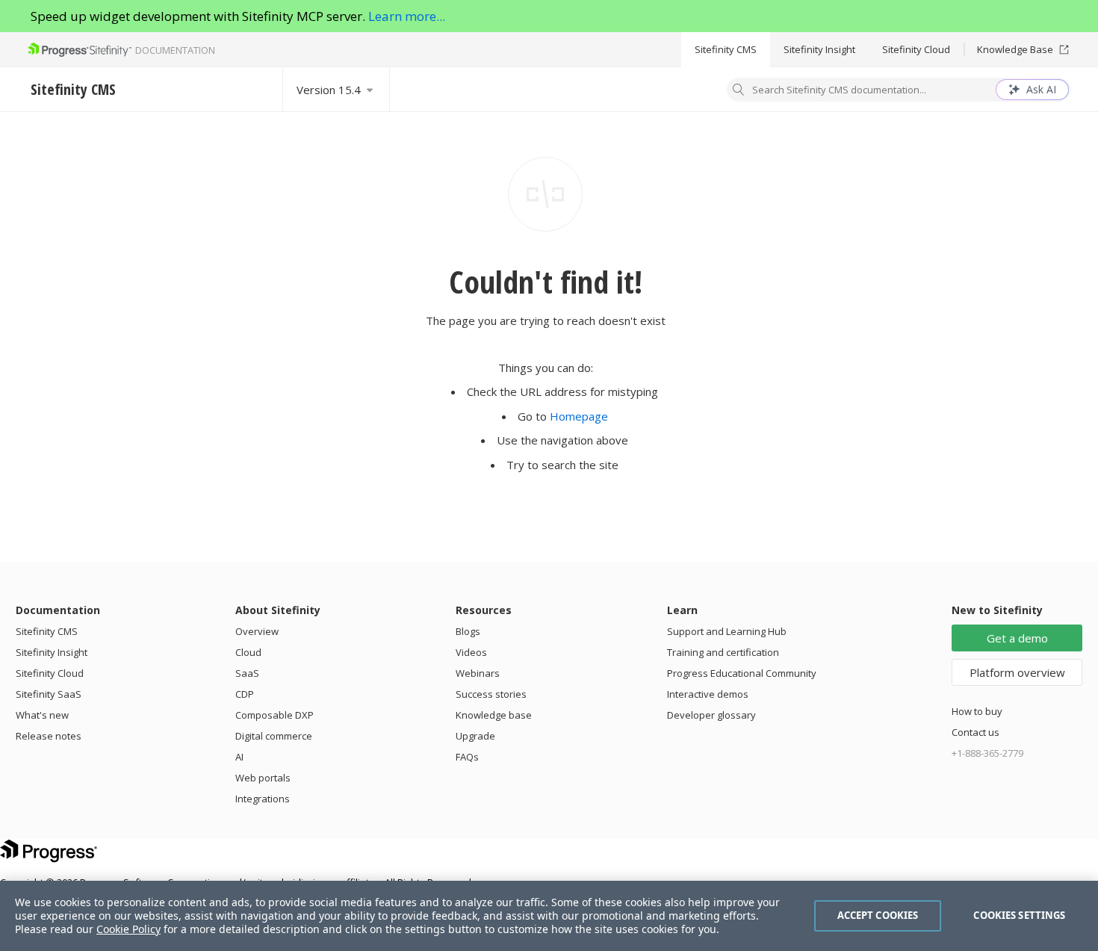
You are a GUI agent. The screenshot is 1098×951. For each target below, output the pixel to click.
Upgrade (475, 736)
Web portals (263, 777)
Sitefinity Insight (819, 49)
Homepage (579, 416)
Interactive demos (707, 694)
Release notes (48, 736)
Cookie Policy (128, 929)
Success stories (491, 694)
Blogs (468, 631)
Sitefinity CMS (726, 49)
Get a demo (1017, 638)
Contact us (975, 732)
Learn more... (406, 16)
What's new (42, 715)
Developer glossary (711, 715)
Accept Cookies (878, 915)
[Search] (739, 91)
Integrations (262, 798)
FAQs (467, 756)
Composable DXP (274, 715)
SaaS (247, 673)
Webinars (478, 673)
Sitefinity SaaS (48, 694)
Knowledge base (494, 715)
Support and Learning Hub (727, 631)
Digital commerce (273, 736)
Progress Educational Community (741, 673)
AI (239, 756)
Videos (471, 652)
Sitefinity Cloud (916, 49)
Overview (257, 631)
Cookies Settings (1019, 915)
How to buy (977, 711)
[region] (549, 916)
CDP (244, 694)
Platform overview (1017, 672)
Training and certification (723, 652)
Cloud (248, 652)
